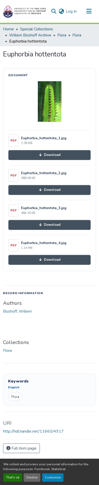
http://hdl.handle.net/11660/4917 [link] (33, 431)
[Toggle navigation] (89, 11)
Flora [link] (61, 35)
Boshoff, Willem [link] (17, 311)
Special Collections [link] (36, 29)
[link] (49, 155)
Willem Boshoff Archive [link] (30, 35)
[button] (24, 11)
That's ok (12, 477)
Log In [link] (71, 11)
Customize (53, 477)
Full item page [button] (23, 448)
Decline (32, 477)
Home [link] (8, 29)
